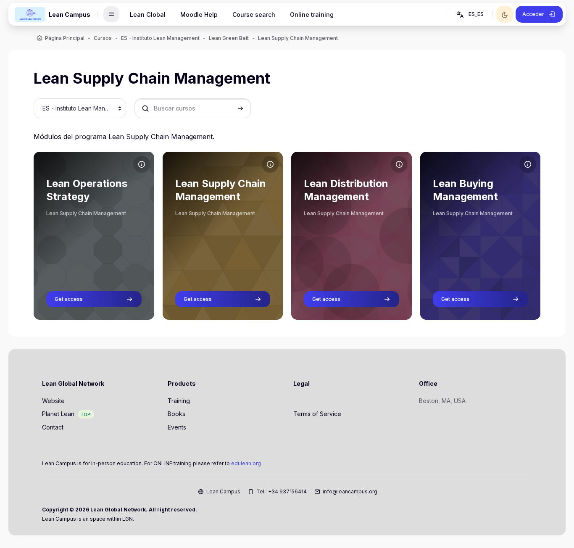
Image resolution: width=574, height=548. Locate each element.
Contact (52, 427)
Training (179, 400)
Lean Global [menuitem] (148, 14)
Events (177, 427)
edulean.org (246, 463)
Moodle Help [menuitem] (199, 14)
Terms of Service (317, 413)
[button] (469, 14)
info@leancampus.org (350, 491)
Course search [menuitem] (253, 14)
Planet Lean (58, 413)
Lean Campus (223, 491)
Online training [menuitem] (312, 14)
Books (176, 413)
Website (53, 400)
